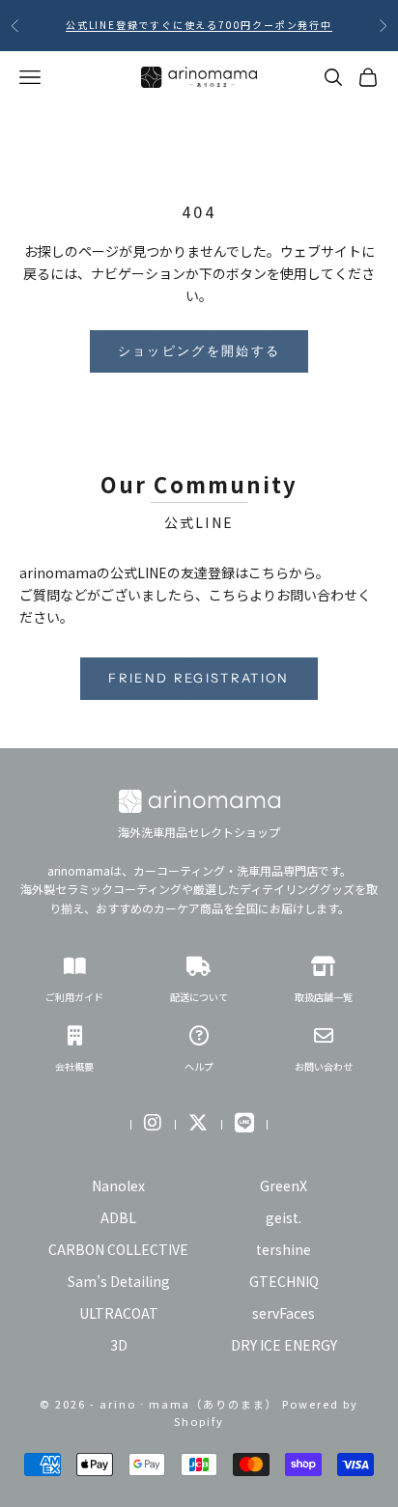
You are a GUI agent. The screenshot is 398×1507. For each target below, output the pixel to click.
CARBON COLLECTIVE (118, 1249)
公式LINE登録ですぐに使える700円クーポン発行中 (199, 24)
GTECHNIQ (284, 1281)
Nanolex (118, 1185)
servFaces (283, 1313)
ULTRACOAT (118, 1313)
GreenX (283, 1185)
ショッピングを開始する (199, 350)
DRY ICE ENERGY (284, 1344)
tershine (283, 1249)
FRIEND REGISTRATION (198, 677)
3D (119, 1344)
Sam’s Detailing (119, 1281)
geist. (283, 1217)
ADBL (118, 1217)
